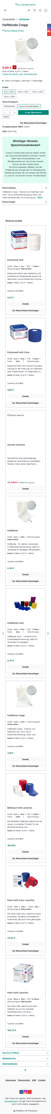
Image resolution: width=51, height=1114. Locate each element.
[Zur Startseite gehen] (25, 4)
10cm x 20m (37, 92)
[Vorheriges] (3, 633)
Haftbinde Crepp (16, 715)
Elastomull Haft (15, 260)
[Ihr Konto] (40, 10)
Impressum (11, 1080)
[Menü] (5, 10)
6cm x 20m (9, 92)
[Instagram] (49, 30)
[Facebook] (49, 26)
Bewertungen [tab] (8, 202)
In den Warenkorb (33, 112)
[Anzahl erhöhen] (14, 112)
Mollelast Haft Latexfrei (19, 808)
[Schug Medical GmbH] (25, 30)
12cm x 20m (9, 96)
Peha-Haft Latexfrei (17, 992)
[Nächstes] (48, 633)
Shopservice (9, 1058)
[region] (25, 50)
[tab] (24, 193)
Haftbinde (12, 530)
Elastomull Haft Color (18, 352)
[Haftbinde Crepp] (25, 50)
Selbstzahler (9, 106)
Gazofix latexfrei (16, 445)
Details (25, 304)
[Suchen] (29, 10)
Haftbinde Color (15, 623)
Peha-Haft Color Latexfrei (20, 900)
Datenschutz (24, 1080)
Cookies (42, 1080)
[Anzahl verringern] (4, 112)
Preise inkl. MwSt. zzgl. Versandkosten (19, 74)
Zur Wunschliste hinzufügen (33, 123)
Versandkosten (11, 1101)
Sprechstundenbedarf (29, 106)
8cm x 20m (23, 92)
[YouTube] (49, 34)
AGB (34, 1080)
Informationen (9, 1064)
